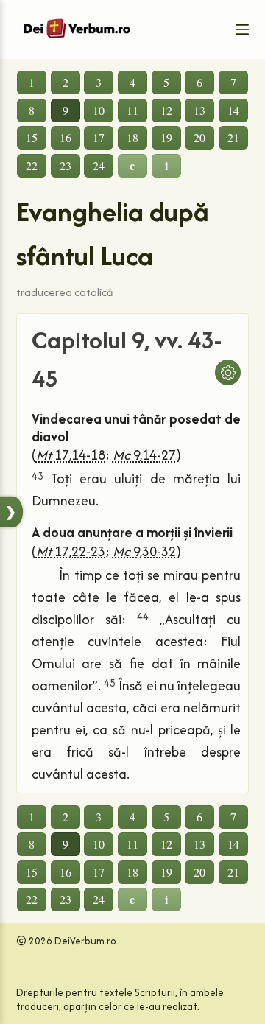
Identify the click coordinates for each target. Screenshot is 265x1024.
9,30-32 (144, 551)
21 (233, 137)
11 (132, 110)
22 (32, 165)
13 (199, 110)
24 (99, 165)
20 (199, 137)
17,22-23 (70, 551)
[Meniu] (242, 29)
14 (233, 110)
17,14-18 (70, 455)
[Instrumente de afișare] (228, 372)
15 (32, 137)
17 (99, 137)
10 (99, 110)
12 (166, 110)
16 (65, 137)
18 (132, 137)
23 (65, 165)
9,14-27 (144, 455)
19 (166, 137)
